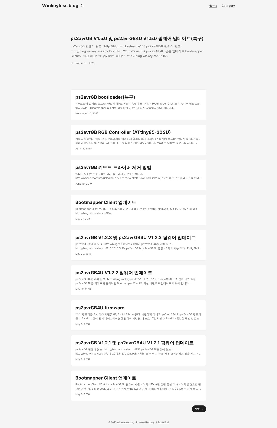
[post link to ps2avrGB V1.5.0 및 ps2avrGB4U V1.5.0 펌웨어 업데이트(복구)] (138, 50)
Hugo (152, 422)
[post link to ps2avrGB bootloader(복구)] (138, 105)
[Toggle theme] (82, 5)
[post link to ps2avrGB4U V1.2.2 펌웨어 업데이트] (138, 280)
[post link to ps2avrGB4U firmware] (138, 315)
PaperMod (163, 422)
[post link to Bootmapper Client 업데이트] (138, 210)
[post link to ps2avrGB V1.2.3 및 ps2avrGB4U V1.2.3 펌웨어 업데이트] (138, 245)
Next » (199, 408)
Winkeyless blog (60, 5)
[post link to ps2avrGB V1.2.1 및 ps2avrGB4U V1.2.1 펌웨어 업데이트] (138, 350)
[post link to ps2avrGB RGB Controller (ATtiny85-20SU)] (138, 140)
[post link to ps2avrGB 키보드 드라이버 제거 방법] (138, 175)
